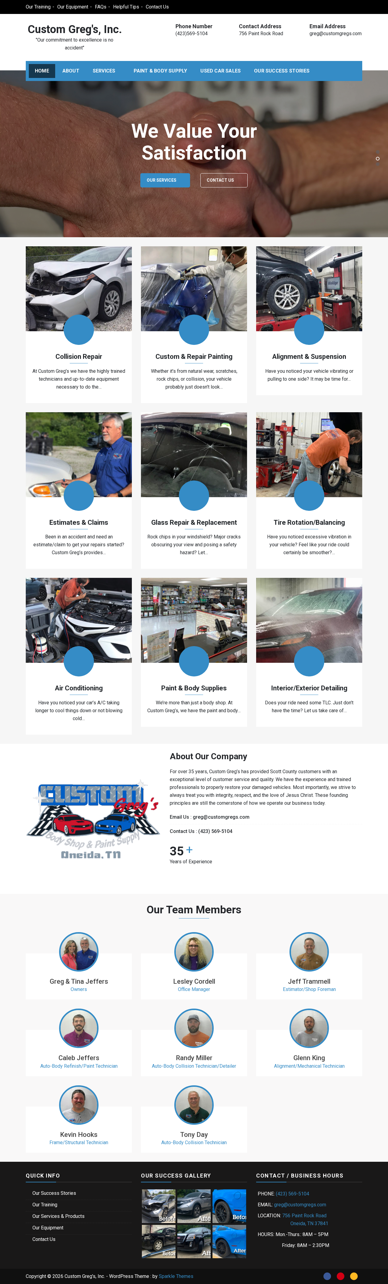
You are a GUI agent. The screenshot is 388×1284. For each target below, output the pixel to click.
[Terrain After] (194, 1241)
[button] (377, 152)
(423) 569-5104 (215, 831)
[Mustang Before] (229, 1206)
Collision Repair (78, 356)
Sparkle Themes (176, 1276)
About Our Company (289, 180)
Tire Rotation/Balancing (309, 522)
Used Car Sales (220, 71)
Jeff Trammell (309, 981)
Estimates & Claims (78, 522)
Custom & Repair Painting (194, 356)
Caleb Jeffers (79, 1058)
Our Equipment (72, 7)
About (70, 71)
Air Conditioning (79, 688)
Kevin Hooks (79, 1134)
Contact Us (157, 7)
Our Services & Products (58, 1216)
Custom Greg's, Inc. (75, 29)
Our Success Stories (281, 71)
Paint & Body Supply (160, 71)
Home (42, 71)
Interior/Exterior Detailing (309, 688)
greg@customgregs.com (335, 33)
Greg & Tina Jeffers (79, 981)
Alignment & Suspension (309, 356)
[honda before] (159, 1206)
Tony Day (194, 1134)
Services (104, 71)
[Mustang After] (229, 1241)
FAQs (100, 7)
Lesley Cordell (194, 981)
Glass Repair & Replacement (194, 522)
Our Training (38, 7)
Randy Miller (194, 1058)
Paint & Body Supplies (194, 688)
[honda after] (194, 1206)
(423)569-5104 (192, 33)
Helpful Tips (126, 7)
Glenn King (309, 1058)
